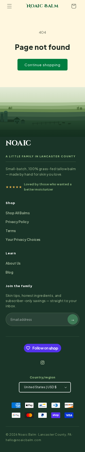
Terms (11, 230)
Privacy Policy (17, 221)
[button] (9, 6)
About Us (13, 263)
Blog (9, 272)
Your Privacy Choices (23, 239)
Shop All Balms (18, 213)
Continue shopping (42, 64)
